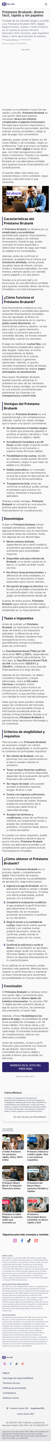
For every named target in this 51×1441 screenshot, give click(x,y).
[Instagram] (15, 1241)
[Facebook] (22, 1241)
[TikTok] (29, 1241)
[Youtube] (36, 1241)
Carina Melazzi (12, 40)
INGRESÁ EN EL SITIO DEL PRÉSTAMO (25, 1067)
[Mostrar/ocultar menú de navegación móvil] (46, 4)
